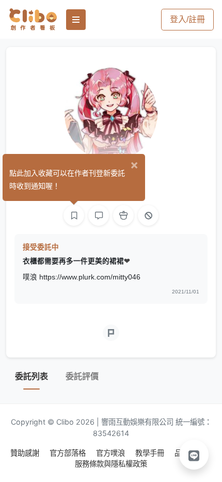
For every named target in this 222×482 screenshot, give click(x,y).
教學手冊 (150, 452)
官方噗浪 (111, 452)
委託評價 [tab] (82, 376)
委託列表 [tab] (31, 376)
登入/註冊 (187, 19)
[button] (194, 455)
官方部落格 (69, 452)
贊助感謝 (25, 452)
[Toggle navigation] (76, 19)
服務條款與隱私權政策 (111, 463)
